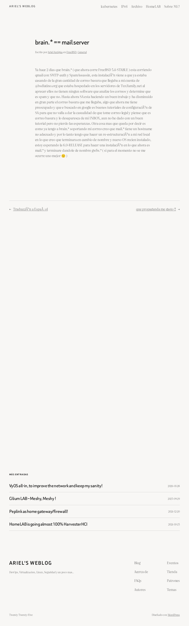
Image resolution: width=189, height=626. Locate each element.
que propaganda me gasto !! (156, 209)
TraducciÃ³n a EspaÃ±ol (30, 209)
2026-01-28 (174, 486)
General (82, 52)
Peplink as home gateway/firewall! (38, 511)
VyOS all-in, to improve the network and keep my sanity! (56, 485)
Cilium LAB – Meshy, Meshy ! (32, 498)
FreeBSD (71, 52)
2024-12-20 (174, 511)
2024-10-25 (174, 524)
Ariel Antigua (55, 52)
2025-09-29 (174, 499)
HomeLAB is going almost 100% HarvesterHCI (48, 524)
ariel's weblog (22, 6)
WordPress (174, 615)
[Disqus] (94, 276)
